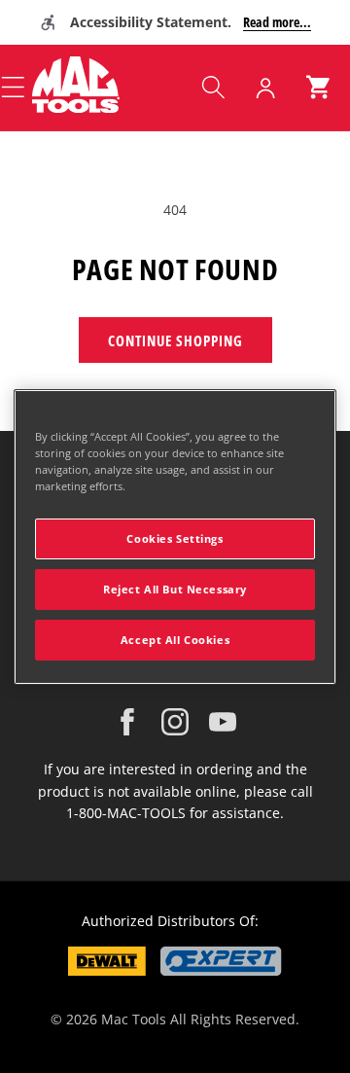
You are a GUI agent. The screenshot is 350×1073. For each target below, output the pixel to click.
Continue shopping (175, 340)
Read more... (277, 22)
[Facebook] (127, 721)
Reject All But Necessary (175, 589)
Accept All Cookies (175, 639)
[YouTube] (222, 721)
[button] (213, 87)
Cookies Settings (174, 538)
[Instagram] (175, 721)
